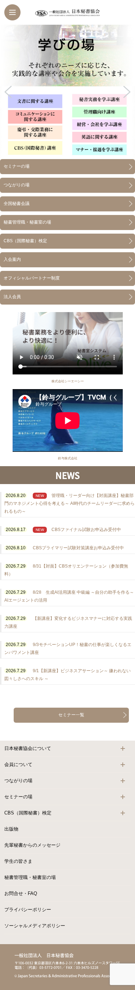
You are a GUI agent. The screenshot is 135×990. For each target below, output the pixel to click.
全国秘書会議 (17, 203)
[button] (67, 92)
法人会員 (12, 296)
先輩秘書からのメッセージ (32, 845)
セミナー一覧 (71, 714)
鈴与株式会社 (67, 458)
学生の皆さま (18, 861)
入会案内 (12, 259)
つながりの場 (17, 184)
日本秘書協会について (27, 748)
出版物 (11, 829)
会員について (18, 764)
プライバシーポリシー (27, 909)
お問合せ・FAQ (20, 893)
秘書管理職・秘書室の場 (27, 222)
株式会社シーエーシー (67, 381)
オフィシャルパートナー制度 (32, 278)
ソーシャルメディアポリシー (34, 925)
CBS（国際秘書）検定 (25, 240)
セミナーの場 (17, 166)
